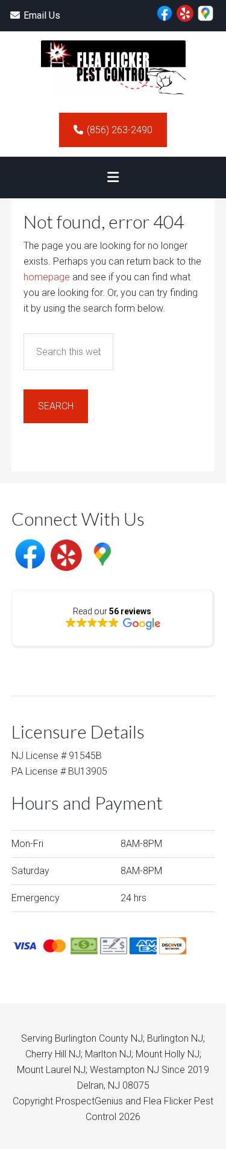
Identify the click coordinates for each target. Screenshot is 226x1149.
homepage (47, 277)
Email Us (42, 15)
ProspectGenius (89, 1101)
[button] (112, 177)
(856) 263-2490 (119, 130)
